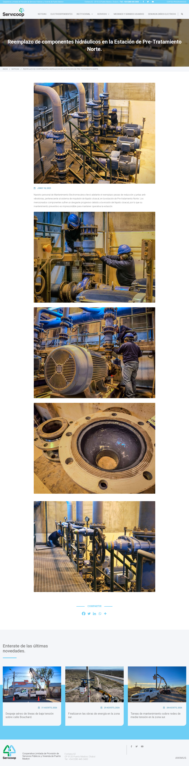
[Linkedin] (94, 613)
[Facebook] (83, 613)
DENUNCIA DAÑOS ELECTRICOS (162, 14)
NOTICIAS (42, 14)
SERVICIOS (102, 14)
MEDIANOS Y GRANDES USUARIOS (129, 14)
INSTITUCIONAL (83, 14)
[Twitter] (89, 613)
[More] (105, 613)
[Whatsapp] (99, 613)
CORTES (176, 2)
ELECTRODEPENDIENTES (62, 14)
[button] (182, 14)
